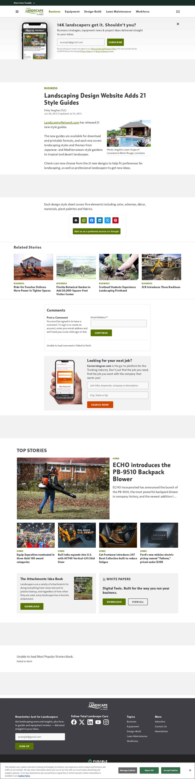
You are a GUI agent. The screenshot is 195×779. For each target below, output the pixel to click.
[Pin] (115, 220)
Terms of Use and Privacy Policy (104, 48)
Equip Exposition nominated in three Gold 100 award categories (36, 558)
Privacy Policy (86, 51)
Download (32, 606)
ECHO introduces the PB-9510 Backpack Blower (142, 471)
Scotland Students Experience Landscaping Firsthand (117, 288)
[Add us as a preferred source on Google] (84, 220)
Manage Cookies (127, 770)
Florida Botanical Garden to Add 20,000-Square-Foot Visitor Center (73, 290)
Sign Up (24, 746)
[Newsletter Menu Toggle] (178, 11)
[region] (97, 770)
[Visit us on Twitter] (82, 721)
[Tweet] (108, 220)
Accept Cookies (171, 770)
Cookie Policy (24, 776)
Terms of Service (102, 51)
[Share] (92, 220)
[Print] (76, 220)
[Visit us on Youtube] (98, 721)
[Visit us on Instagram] (106, 721)
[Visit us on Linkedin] (90, 721)
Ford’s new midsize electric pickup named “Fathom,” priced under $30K (157, 558)
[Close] (190, 770)
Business (50, 88)
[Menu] (17, 11)
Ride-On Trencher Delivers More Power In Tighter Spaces (32, 288)
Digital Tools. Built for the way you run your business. (136, 590)
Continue (101, 332)
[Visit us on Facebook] (74, 721)
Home (116, 458)
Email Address (99, 317)
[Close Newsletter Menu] (178, 24)
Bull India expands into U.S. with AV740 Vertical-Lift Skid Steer (76, 558)
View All (138, 601)
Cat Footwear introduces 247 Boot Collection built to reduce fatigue (118, 558)
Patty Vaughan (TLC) (55, 110)
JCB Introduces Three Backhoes (161, 287)
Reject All (149, 770)
